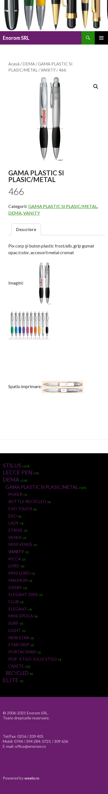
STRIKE (15, 530)
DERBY (15, 587)
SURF (13, 623)
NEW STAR (18, 637)
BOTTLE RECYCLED (27, 501)
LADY (13, 522)
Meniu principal (101, 38)
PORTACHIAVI (22, 651)
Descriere (26, 229)
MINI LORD (19, 572)
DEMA (28, 63)
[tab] (26, 229)
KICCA (14, 558)
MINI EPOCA (20, 615)
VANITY (48, 69)
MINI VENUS (20, 544)
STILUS (12, 465)
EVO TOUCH (20, 508)
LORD (14, 565)
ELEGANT (17, 608)
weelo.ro (31, 778)
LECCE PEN (18, 472)
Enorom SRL (16, 38)
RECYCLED (17, 673)
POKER (15, 494)
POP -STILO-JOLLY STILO (32, 658)
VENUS (15, 537)
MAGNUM (18, 580)
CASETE (16, 665)
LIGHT (14, 630)
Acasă (13, 63)
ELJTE (11, 680)
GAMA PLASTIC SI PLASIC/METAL (62, 206)
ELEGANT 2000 (23, 594)
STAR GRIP (18, 644)
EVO (12, 515)
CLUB (13, 601)
